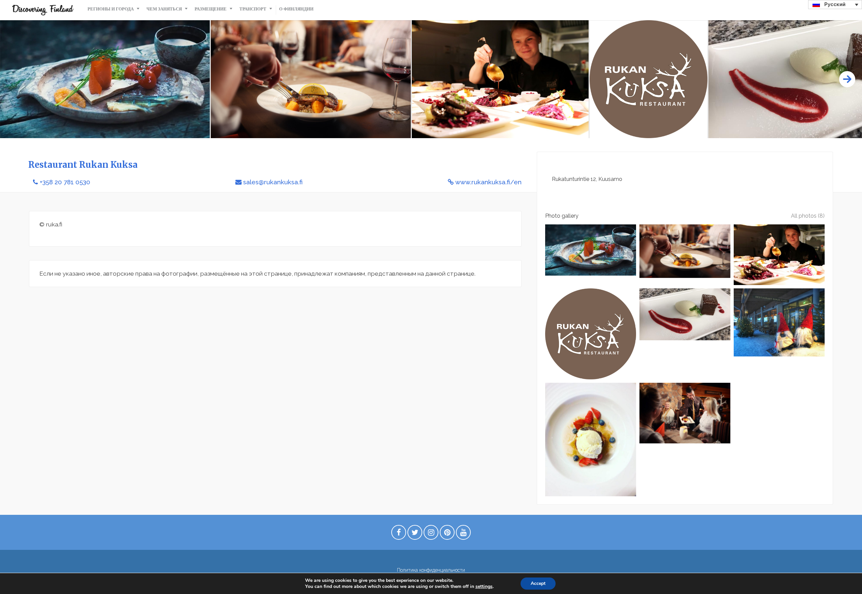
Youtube (463, 534)
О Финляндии (296, 9)
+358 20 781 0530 (65, 182)
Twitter (415, 534)
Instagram (431, 534)
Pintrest (447, 534)
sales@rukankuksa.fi (273, 182)
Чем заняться (164, 9)
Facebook (398, 534)
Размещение (211, 9)
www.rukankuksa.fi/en (488, 182)
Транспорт (252, 9)
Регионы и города (111, 9)
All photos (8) (808, 216)
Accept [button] (538, 583)
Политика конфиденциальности (431, 570)
